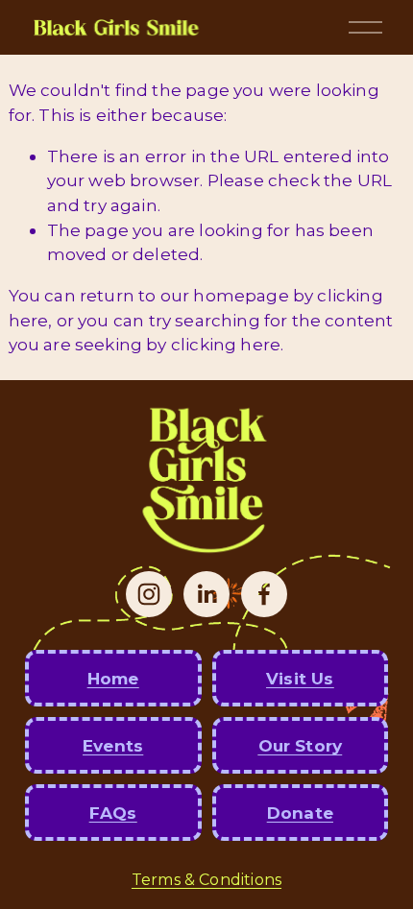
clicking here (225, 344)
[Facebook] (264, 594)
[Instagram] (149, 594)
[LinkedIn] (206, 594)
